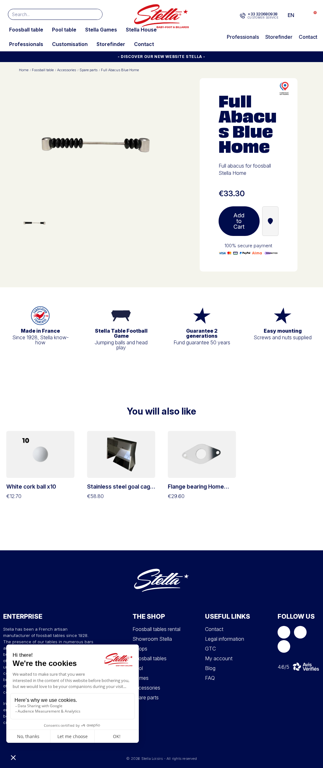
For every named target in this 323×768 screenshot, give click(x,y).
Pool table (64, 29)
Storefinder (111, 44)
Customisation (70, 44)
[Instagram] (300, 632)
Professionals (26, 44)
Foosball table (26, 29)
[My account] (301, 15)
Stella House (141, 29)
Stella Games (101, 29)
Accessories (66, 70)
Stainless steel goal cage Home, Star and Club (120, 489)
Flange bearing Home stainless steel (196, 489)
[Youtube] (284, 646)
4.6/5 (283, 667)
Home (23, 70)
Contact (144, 44)
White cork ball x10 (31, 486)
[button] (311, 15)
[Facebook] (284, 632)
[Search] (96, 14)
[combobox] (46, 14)
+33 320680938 (262, 13)
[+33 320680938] (243, 16)
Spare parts (88, 70)
